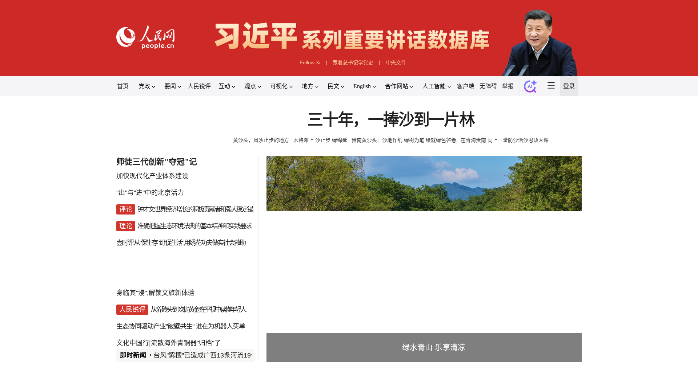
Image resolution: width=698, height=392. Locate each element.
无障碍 (488, 86)
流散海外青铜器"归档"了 (186, 343)
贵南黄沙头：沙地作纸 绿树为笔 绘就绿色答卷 (404, 140)
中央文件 (396, 62)
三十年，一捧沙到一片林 (390, 120)
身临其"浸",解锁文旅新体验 (155, 293)
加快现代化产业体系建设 (152, 176)
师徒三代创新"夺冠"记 (156, 161)
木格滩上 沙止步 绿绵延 (320, 140)
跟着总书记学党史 (353, 62)
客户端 (465, 86)
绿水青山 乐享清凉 (433, 347)
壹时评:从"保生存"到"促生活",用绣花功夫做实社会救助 (180, 242)
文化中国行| (133, 343)
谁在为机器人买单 (220, 326)
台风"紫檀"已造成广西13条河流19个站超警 (215, 355)
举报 (508, 86)
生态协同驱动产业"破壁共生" (155, 326)
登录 (569, 86)
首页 (123, 86)
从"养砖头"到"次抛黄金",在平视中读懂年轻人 (198, 309)
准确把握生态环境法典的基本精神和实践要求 (194, 226)
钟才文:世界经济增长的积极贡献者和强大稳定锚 (195, 209)
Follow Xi (310, 62)
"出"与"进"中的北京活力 (150, 192)
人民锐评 (199, 86)
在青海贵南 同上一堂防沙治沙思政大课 (505, 140)
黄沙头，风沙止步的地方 (261, 140)
